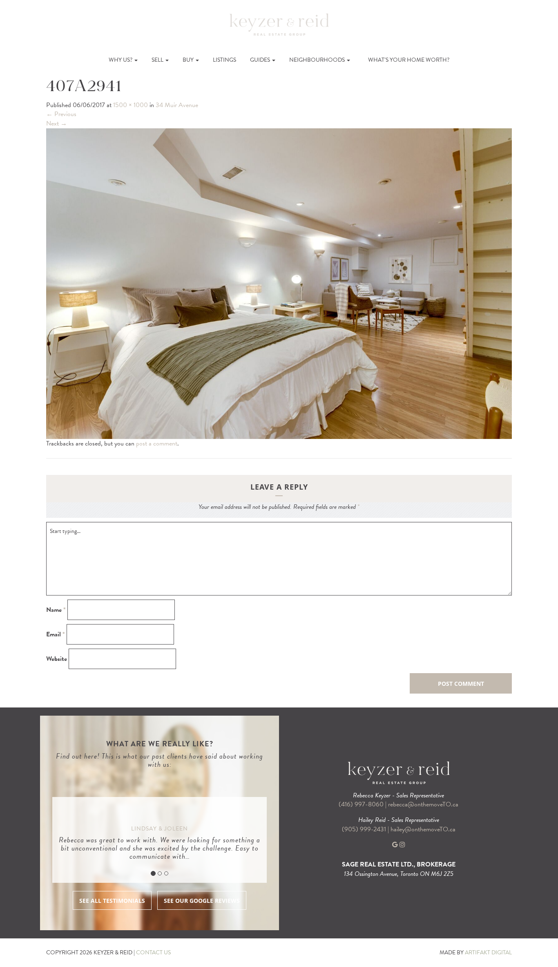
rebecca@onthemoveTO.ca (423, 804)
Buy (189, 60)
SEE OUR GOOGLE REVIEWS (202, 900)
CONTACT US (153, 952)
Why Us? (121, 60)
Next (56, 123)
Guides (260, 60)
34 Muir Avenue (177, 105)
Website (56, 659)
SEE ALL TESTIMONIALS (112, 900)
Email (55, 634)
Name (56, 610)
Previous (61, 114)
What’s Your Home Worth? (408, 60)
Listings (224, 60)
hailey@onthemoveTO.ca (423, 829)
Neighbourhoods (317, 60)
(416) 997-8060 (361, 804)
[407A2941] (279, 283)
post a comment (156, 443)
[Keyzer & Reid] (279, 24)
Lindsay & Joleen (159, 828)
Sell (158, 60)
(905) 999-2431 (365, 829)
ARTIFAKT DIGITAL (488, 952)
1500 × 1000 (130, 105)
